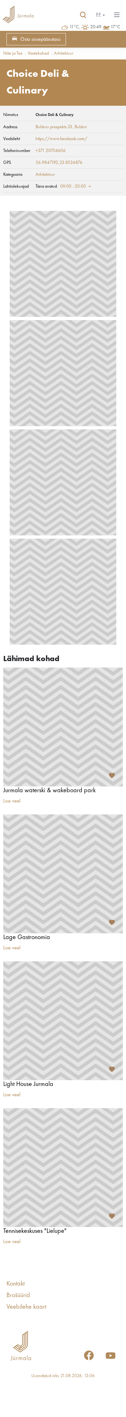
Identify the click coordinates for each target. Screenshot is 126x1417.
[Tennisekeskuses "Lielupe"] (63, 1167)
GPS (7, 162)
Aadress (10, 127)
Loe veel (11, 801)
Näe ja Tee (13, 53)
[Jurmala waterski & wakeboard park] (63, 727)
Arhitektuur (63, 53)
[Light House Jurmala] (63, 1020)
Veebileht (11, 139)
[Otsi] (83, 15)
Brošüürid (18, 1295)
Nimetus (10, 114)
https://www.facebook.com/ (61, 139)
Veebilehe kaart (26, 1307)
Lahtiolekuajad (16, 186)
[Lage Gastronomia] (63, 873)
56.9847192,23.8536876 (59, 162)
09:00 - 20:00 (73, 186)
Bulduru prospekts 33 (54, 127)
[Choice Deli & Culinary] (63, 264)
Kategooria (12, 174)
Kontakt (15, 1284)
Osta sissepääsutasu (40, 39)
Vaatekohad (38, 53)
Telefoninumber (16, 150)
